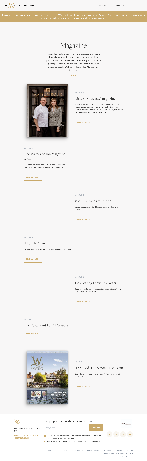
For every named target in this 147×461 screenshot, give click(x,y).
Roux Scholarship (92, 450)
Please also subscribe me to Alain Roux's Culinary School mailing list (73, 441)
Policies (49, 450)
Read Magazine (84, 122)
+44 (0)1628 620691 (21, 438)
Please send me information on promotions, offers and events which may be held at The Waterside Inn (74, 437)
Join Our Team (61, 450)
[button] (141, 5)
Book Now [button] (103, 6)
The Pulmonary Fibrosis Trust (113, 450)
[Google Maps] (133, 6)
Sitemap (130, 450)
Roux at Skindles (77, 450)
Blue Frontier (128, 456)
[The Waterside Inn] (49, 5)
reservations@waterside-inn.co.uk (26, 435)
